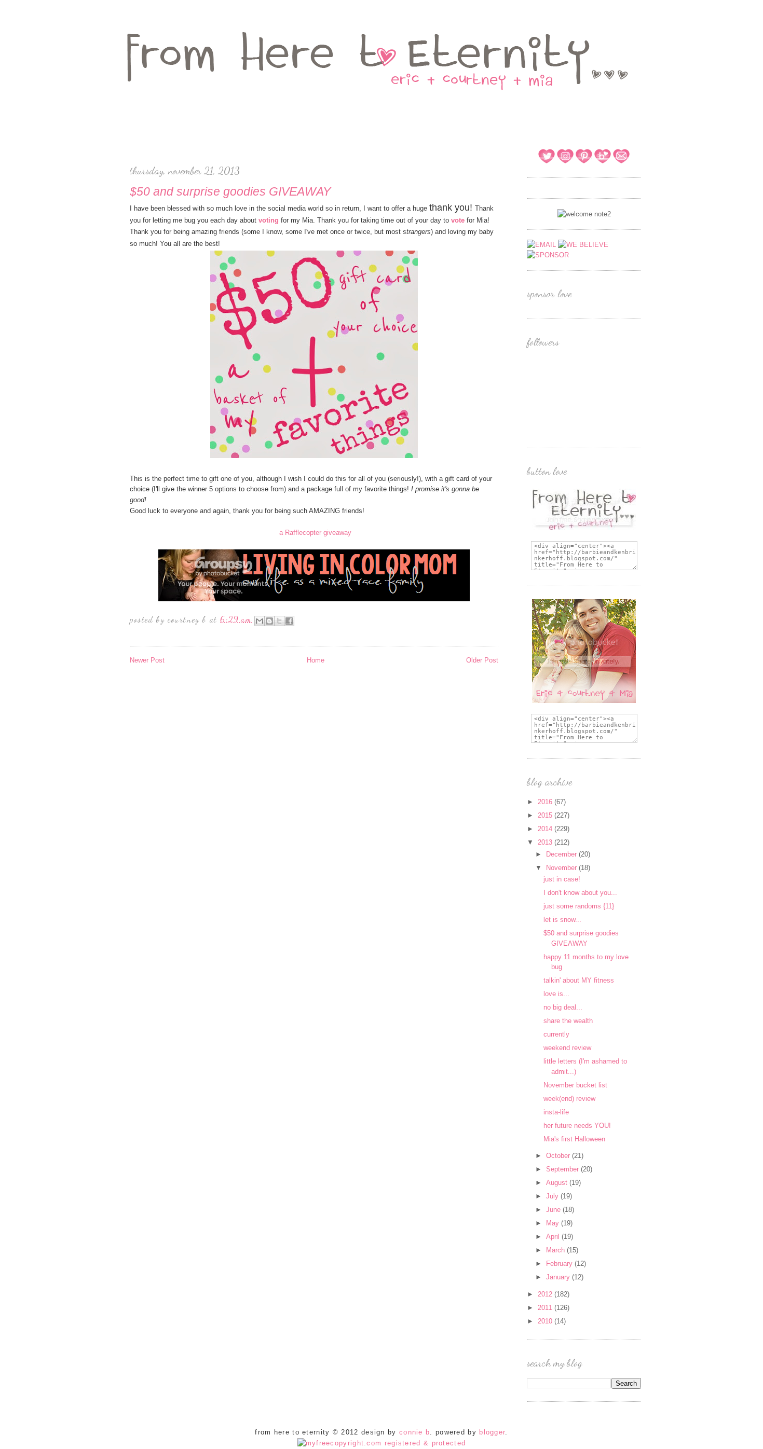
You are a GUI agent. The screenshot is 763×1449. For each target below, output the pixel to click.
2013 (546, 842)
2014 (546, 829)
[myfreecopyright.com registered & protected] (381, 1443)
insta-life (556, 1112)
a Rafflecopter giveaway (315, 532)
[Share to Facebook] (289, 621)
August (557, 1182)
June (554, 1209)
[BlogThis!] (269, 621)
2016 (546, 802)
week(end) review (569, 1098)
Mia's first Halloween (574, 1139)
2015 (546, 815)
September (563, 1169)
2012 (546, 1294)
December (562, 854)
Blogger (492, 1432)
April (554, 1236)
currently (556, 1034)
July (553, 1196)
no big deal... (562, 1007)
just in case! (561, 879)
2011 (546, 1308)
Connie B (414, 1432)
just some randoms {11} (578, 906)
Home (315, 660)
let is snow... (562, 919)
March (556, 1250)
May (553, 1223)
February (560, 1263)
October (559, 1156)
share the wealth (568, 1021)
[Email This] (259, 621)
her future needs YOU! (577, 1125)
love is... (556, 994)
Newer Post (147, 660)
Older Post (482, 660)
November (562, 868)
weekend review (567, 1048)
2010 (546, 1321)
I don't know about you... (580, 892)
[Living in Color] (314, 599)
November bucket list (575, 1085)
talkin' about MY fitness (578, 980)
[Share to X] (279, 621)
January (559, 1277)
